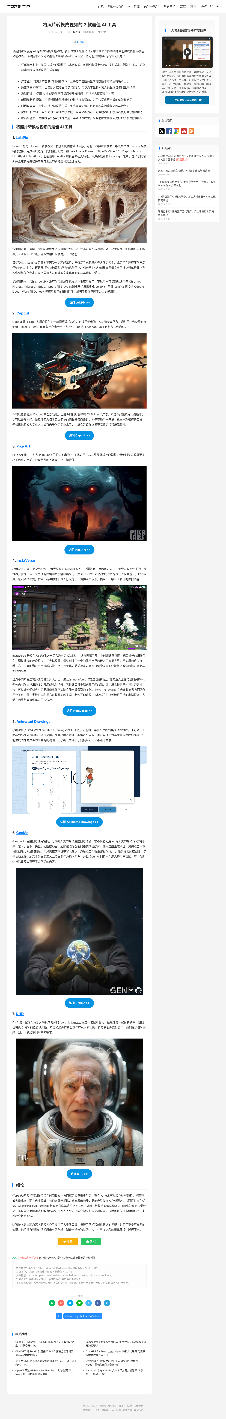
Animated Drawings (33, 721)
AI (59, 1316)
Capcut (22, 313)
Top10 (76, 31)
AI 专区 (79, 42)
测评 (193, 6)
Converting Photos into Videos (82, 1316)
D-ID (20, 1014)
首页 (101, 6)
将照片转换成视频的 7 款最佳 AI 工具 (79, 24)
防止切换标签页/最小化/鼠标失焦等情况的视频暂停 (67, 1257)
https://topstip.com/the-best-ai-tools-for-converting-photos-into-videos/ (70, 1275)
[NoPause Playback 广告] (187, 52)
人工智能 (134, 6)
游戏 (204, 6)
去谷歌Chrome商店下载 (187, 99)
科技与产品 (115, 6)
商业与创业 (151, 6)
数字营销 (169, 6)
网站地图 (112, 1405)
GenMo (22, 833)
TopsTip (18, 6)
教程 (183, 6)
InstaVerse (26, 560)
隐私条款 (139, 1405)
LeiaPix (22, 138)
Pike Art (23, 446)
